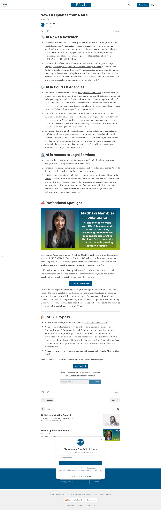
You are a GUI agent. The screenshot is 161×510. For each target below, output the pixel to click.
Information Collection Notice (79, 470)
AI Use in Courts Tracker (68, 258)
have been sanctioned (73, 131)
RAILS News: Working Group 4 (56, 415)
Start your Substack (74, 500)
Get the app (91, 500)
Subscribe (143, 5)
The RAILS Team (51, 24)
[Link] (37, 37)
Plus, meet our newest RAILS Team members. (58, 418)
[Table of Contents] (2, 255)
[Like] (43, 31)
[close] (101, 439)
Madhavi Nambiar (71, 255)
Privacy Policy (97, 470)
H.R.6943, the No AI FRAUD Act (62, 59)
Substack (69, 505)
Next (113, 400)
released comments (70, 113)
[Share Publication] (134, 5)
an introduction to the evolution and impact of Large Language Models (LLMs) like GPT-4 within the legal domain (79, 65)
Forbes (48, 167)
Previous (49, 400)
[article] (80, 419)
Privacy (89, 494)
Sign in (154, 5)
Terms (95, 494)
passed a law (64, 42)
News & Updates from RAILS (55, 430)
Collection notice (105, 494)
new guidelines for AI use (89, 92)
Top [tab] (43, 409)
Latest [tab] (49, 409)
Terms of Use (91, 468)
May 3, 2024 (45, 433)
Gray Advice (52, 160)
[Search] (129, 5)
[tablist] (46, 409)
